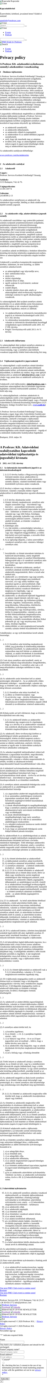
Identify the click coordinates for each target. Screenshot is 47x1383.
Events (8, 32)
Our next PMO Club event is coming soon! (18, 1288)
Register (3, 1290)
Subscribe (5, 1379)
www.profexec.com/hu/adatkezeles (14, 155)
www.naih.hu (39, 405)
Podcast (8, 35)
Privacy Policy (6, 1328)
